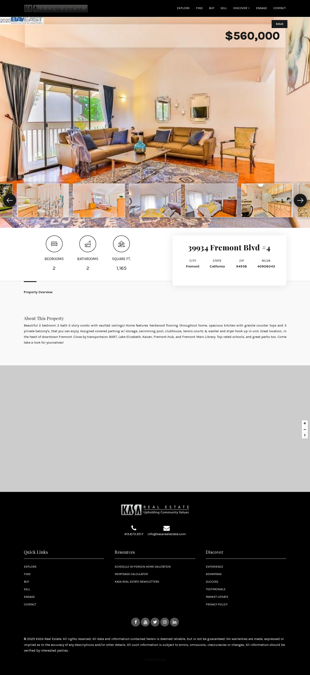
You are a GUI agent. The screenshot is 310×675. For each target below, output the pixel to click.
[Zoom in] (305, 423)
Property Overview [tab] (38, 292)
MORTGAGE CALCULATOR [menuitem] (131, 574)
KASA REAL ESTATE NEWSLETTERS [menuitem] (137, 581)
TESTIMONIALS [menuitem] (215, 589)
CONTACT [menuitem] (279, 8)
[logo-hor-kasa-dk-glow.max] (56, 8)
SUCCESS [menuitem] (212, 581)
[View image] (43, 200)
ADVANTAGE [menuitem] (214, 574)
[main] (155, 246)
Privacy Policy (155, 659)
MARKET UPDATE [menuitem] (217, 597)
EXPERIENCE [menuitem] (214, 566)
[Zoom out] (305, 429)
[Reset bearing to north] (305, 435)
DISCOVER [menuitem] (240, 8)
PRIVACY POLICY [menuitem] (217, 604)
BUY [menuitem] (211, 8)
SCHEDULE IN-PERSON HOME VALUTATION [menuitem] (143, 566)
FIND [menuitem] (199, 8)
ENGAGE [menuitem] (261, 8)
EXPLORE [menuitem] (183, 8)
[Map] (155, 428)
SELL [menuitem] (224, 8)
